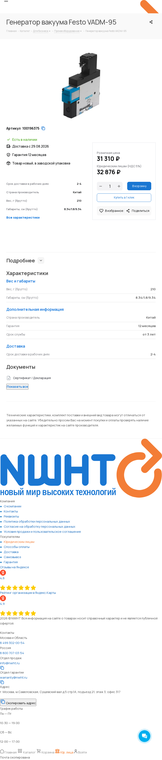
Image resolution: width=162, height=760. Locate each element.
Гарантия (11, 562)
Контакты (11, 511)
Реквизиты (11, 516)
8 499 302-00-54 (12, 643)
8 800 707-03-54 (12, 653)
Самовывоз (12, 557)
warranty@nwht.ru (13, 677)
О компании (12, 506)
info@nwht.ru (10, 663)
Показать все (17, 386)
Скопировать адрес (20, 703)
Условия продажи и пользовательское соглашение (42, 531)
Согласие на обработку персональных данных (39, 526)
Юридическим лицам (19, 542)
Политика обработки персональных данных (37, 521)
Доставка (11, 552)
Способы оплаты (17, 547)
